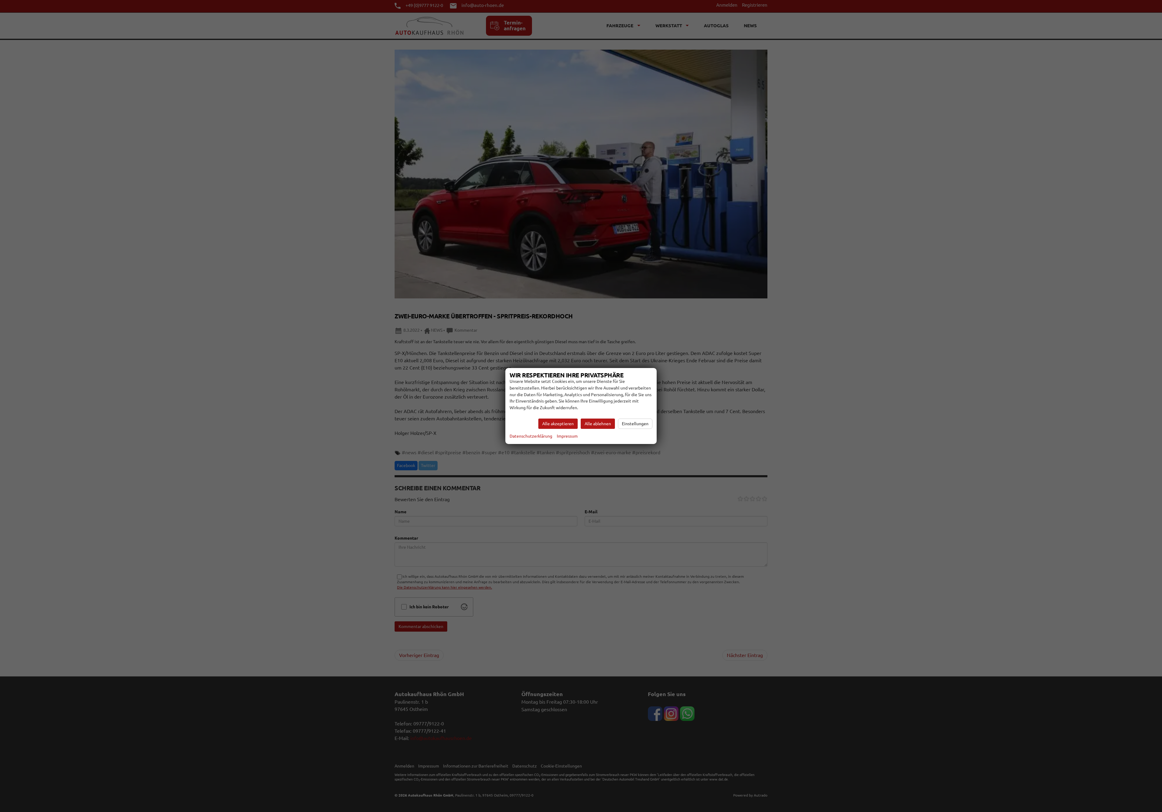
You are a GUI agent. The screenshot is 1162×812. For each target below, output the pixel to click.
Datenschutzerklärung (531, 436)
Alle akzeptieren (558, 423)
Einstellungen (635, 423)
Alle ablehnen (598, 423)
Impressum (567, 436)
